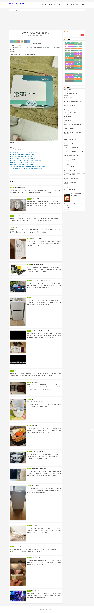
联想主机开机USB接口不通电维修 (70, 105)
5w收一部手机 (34, 425)
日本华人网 (12, 10)
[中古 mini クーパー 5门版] (18, 457)
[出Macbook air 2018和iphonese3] (18, 474)
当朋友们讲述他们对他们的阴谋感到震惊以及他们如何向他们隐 (29, 168)
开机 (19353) (68, 44)
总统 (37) (76, 73)
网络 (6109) (77, 69)
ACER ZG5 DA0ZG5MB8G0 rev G (71, 155)
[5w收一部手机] (18, 436)
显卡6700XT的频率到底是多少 (70, 159)
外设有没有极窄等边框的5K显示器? (71, 147)
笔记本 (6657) (69, 63)
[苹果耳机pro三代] (18, 205)
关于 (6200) (77, 67)
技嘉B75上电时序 (67, 116)
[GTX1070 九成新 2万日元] (18, 270)
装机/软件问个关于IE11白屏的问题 (71, 178)
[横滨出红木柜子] (18, 388)
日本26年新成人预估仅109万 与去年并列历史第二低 (29, 150)
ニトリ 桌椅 (17, 546)
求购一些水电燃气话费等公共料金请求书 (26, 158)
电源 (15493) (68, 50)
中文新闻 (13, 166)
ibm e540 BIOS (67, 207)
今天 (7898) (68, 58)
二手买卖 (83, 4)
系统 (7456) (68, 60)
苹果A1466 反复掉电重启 (69, 166)
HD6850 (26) (77, 75)
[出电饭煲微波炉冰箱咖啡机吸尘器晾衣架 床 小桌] (67, 197)
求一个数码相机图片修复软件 (70, 174)
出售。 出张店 (17, 227)
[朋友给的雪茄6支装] (18, 571)
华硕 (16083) (77, 48)
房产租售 (76, 4)
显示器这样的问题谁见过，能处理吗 (71, 139)
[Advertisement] (47, 21)
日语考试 (70, 4)
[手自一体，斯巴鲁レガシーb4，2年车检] (18, 286)
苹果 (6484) (77, 65)
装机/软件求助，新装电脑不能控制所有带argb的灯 (74, 101)
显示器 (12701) (77, 50)
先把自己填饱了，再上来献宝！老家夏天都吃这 (73, 151)
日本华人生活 (62, 4)
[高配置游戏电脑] (18, 596)
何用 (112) (68, 79)
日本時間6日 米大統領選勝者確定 (70, 93)
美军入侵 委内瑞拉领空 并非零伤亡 (27, 162)
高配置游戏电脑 (35, 590)
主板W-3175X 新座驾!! (68, 97)
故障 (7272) (68, 62)
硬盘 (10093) (77, 54)
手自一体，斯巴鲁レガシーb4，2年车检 (40, 280)
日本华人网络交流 (14, 160)
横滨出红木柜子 (35, 382)
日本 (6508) (68, 65)
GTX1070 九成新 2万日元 (37, 264)
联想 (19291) (77, 44)
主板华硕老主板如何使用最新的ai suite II (72, 112)
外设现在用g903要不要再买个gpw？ (71, 143)
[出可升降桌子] (18, 533)
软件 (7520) (77, 58)
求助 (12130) (68, 52)
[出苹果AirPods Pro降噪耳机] (18, 249)
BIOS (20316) (77, 42)
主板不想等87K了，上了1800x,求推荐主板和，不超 (74, 132)
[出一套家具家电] (18, 311)
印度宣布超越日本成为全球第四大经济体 (26, 154)
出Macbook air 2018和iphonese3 (39, 468)
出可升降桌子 (34, 525)
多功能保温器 (34, 399)
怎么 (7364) (77, 60)
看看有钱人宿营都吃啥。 (69, 89)
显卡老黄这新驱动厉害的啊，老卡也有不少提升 (73, 136)
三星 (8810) (68, 56)
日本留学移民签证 (53, 4)
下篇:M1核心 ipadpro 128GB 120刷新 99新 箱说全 (52, 173)
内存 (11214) (77, 52)
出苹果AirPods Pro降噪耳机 (38, 238)
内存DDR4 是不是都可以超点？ (70, 189)
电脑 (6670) (77, 62)
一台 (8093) (77, 56)
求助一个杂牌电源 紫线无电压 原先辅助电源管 (73, 124)
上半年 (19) (77, 79)
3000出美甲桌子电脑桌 (19, 187)
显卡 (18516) (68, 46)
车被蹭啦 (66, 109)
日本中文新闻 (44, 4)
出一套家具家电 (35, 297)
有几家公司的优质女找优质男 (70, 182)
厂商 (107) (68, 77)
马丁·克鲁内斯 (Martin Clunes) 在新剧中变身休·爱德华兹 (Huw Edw (30, 166)
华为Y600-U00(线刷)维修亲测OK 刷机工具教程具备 (74, 203)
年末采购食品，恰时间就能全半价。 (27, 164)
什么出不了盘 (66, 186)
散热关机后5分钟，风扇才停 (69, 170)
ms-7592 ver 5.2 (67, 162)
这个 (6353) (68, 67)
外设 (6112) (68, 69)
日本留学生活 (13, 156)
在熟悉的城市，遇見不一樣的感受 (24, 156)
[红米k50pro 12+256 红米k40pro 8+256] (18, 348)
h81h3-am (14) (69, 81)
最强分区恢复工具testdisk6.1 (70, 128)
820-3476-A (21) (69, 75)
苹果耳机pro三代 (35, 198)
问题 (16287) (68, 48)
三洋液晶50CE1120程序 (69, 120)
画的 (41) (68, 73)
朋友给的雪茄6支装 (35, 557)
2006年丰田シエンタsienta (20, 216)
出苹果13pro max (18, 371)
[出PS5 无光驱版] (18, 503)
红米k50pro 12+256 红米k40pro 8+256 (40, 330)
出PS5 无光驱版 (35, 485)
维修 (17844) (77, 46)
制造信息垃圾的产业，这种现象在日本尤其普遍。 (30, 160)
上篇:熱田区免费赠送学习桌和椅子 (16, 173)
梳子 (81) (76, 81)
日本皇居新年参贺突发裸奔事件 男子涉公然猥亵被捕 (28, 152)
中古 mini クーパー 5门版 (37, 451)
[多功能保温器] (18, 410)
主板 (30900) (68, 42)
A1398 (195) (77, 77)
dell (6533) (76, 63)
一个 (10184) (68, 54)
